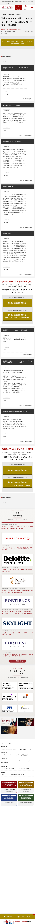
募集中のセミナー (25, 9)
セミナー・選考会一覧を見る (17, 661)
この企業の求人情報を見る (25, 99)
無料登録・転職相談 (18, 9)
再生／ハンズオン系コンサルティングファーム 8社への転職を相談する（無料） (17, 42)
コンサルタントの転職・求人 (14, 29)
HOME (3, 29)
